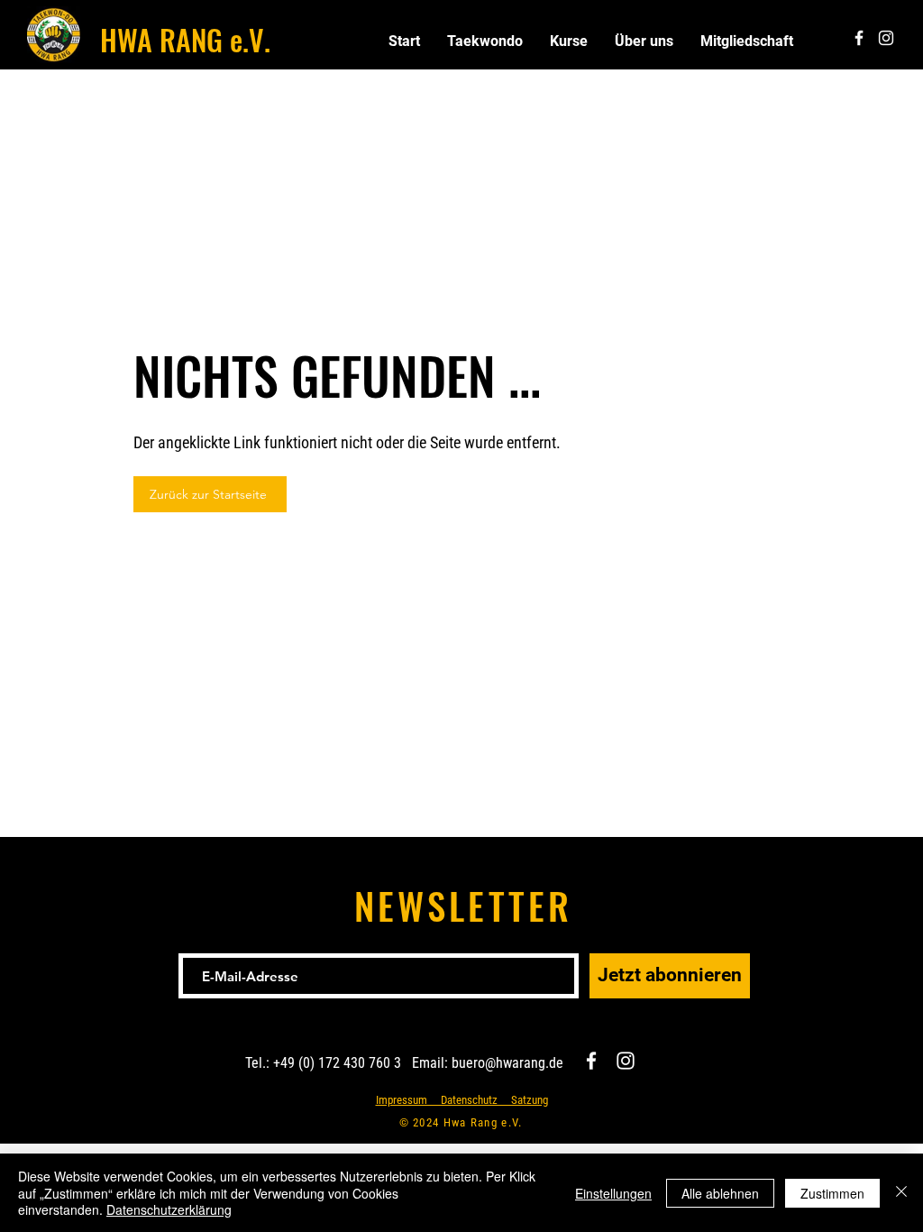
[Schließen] (901, 1193)
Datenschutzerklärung (169, 1209)
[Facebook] (591, 1060)
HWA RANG (161, 39)
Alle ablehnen (720, 1193)
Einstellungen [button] (613, 1193)
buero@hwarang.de (507, 1062)
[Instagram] (625, 1060)
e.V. (246, 39)
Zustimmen (832, 1193)
